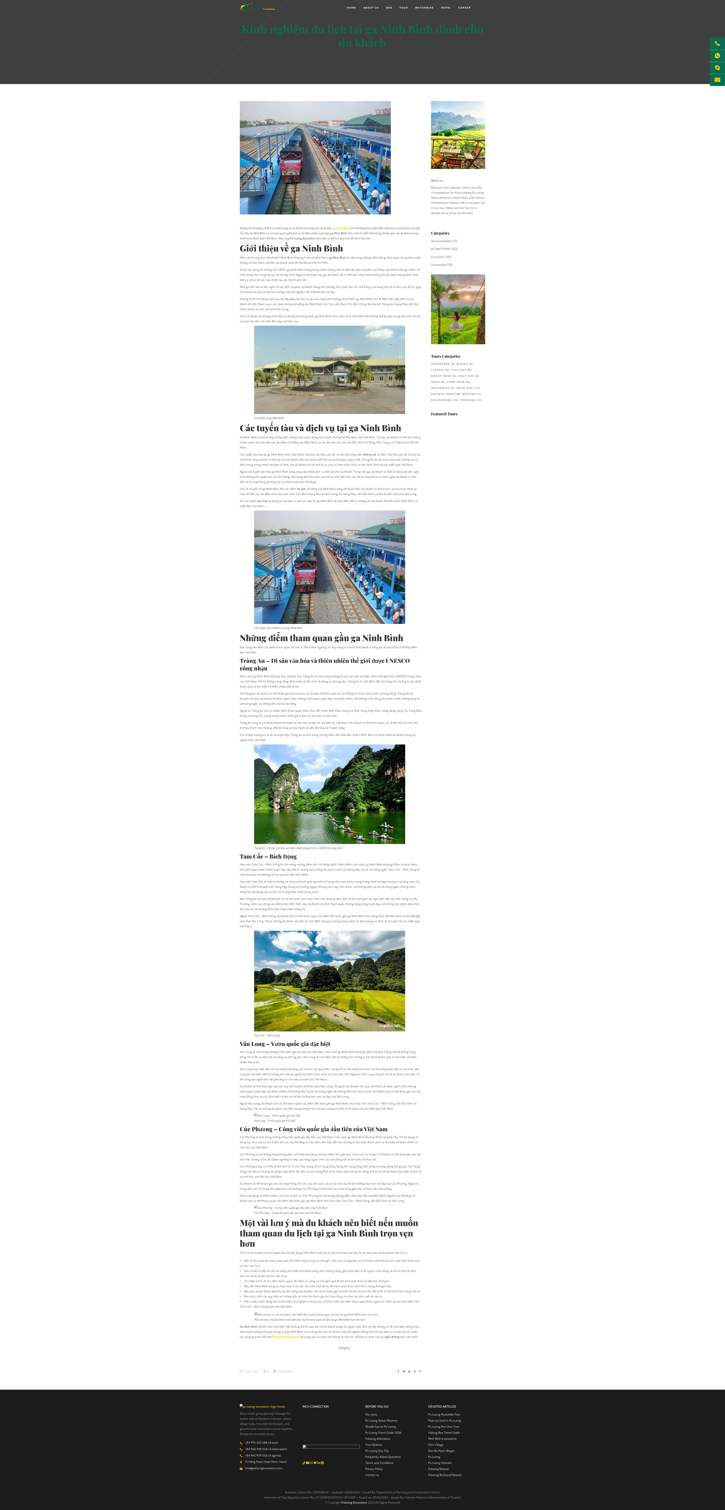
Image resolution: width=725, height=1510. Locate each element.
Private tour (446, 394)
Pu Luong (434, 1457)
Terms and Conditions (379, 1463)
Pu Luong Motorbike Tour (444, 1414)
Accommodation (441, 241)
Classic (440, 369)
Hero (438, 382)
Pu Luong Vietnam (440, 1463)
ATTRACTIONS (440, 249)
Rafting (471, 394)
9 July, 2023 (250, 1371)
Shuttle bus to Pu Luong (380, 1426)
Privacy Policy (374, 1469)
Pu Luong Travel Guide (379, 1432)
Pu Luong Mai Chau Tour (443, 1426)
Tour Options (373, 1445)
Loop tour (458, 382)
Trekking (471, 400)
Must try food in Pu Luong (444, 1420)
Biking (465, 363)
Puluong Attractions (377, 1438)
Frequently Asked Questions (383, 1457)
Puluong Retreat (438, 1469)
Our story (371, 1414)
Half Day (468, 375)
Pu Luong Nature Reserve (381, 1420)
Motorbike (443, 388)
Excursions (438, 257)
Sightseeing (445, 400)
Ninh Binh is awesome (442, 1438)
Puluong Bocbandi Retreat (444, 1475)
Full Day (461, 369)
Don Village (435, 1445)
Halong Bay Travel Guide (444, 1432)
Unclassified (285, 1371)
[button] (479, 7)
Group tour (444, 375)
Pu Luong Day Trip (377, 1451)
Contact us (372, 1475)
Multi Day (468, 388)
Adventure (443, 363)
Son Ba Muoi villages (441, 1451)
